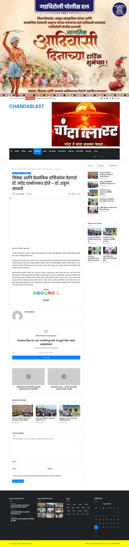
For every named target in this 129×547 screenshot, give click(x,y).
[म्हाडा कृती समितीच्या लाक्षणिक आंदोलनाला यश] (46, 411)
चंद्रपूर (83, 507)
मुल (73, 514)
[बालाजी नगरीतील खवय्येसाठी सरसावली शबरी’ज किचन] (22, 411)
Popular (90, 166)
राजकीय (44, 151)
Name (14, 461)
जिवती (88, 507)
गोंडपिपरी (86, 504)
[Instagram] (49, 293)
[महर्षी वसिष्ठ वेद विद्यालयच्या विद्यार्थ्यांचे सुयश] (93, 210)
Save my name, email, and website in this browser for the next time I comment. (37, 476)
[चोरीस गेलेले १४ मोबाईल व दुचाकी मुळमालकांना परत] (42, 515)
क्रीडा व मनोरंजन (62, 151)
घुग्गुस (68, 507)
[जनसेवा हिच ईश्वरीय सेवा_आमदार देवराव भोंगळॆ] (50, 515)
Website (50, 468)
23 (118, 523)
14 (110, 519)
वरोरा (78, 514)
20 (107, 523)
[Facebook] (38, 293)
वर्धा (82, 514)
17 (96, 523)
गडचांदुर (74, 504)
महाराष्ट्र (30, 151)
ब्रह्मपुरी (85, 511)
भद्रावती (46, 300)
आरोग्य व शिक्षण (79, 151)
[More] (53, 293)
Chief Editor (19, 194)
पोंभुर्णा (74, 511)
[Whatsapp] (34, 293)
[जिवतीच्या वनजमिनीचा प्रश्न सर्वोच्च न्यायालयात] (93, 201)
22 (114, 523)
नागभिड (68, 511)
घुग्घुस (73, 507)
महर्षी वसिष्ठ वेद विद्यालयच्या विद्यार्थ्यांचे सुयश (110, 258)
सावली (87, 514)
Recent (101, 166)
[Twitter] (42, 293)
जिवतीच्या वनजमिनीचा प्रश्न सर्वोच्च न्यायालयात (93, 258)
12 (103, 519)
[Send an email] (23, 194)
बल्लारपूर (79, 511)
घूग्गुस (78, 507)
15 (114, 519)
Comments (113, 166)
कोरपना (68, 504)
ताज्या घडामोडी (52, 151)
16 (118, 519)
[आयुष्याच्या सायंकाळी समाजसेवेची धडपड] (59, 515)
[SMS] (45, 293)
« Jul (95, 536)
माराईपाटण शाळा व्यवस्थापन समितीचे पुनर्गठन (68, 419)
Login (96, 151)
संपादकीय (17, 151)
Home (15, 169)
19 (103, 523)
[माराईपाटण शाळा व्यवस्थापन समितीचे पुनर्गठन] (69, 411)
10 (96, 519)
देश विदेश (24, 151)
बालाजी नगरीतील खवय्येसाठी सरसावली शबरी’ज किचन (21, 419)
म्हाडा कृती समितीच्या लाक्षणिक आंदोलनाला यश (45, 419)
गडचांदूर (80, 504)
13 (107, 519)
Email (14, 468)
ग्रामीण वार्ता (37, 151)
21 (110, 523)
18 (99, 523)
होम (11, 151)
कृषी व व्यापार (88, 151)
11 (99, 519)
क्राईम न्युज (71, 151)
